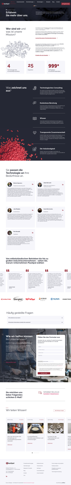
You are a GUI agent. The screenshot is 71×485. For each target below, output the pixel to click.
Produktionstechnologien (28, 463)
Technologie (61, 419)
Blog (53, 1)
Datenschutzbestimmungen (28, 482)
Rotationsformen (40, 463)
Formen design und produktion (57, 463)
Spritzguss (39, 468)
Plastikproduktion (55, 465)
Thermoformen (40, 465)
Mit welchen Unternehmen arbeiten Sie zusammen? (19, 322)
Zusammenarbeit (20, 1)
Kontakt (58, 1)
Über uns (13, 1)
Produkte (21, 419)
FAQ (24, 475)
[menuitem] (35, 6)
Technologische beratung (56, 471)
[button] (35, 318)
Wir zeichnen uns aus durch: (14, 317)
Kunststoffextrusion (40, 470)
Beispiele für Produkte (28, 468)
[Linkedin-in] (6, 476)
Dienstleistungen (30, 1)
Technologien (40, 1)
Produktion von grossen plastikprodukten (56, 469)
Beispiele (48, 1)
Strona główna (9, 9)
